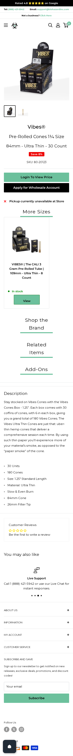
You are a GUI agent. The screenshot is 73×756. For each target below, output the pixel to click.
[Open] (9, 746)
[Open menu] (6, 25)
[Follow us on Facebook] (6, 729)
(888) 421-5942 (16, 9)
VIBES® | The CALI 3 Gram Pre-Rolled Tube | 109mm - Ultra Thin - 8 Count (26, 271)
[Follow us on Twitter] (14, 729)
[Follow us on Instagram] (21, 729)
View (27, 301)
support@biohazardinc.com (53, 9)
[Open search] (50, 25)
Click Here (46, 15)
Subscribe (37, 698)
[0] (65, 25)
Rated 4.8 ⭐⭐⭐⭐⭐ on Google (36, 3)
